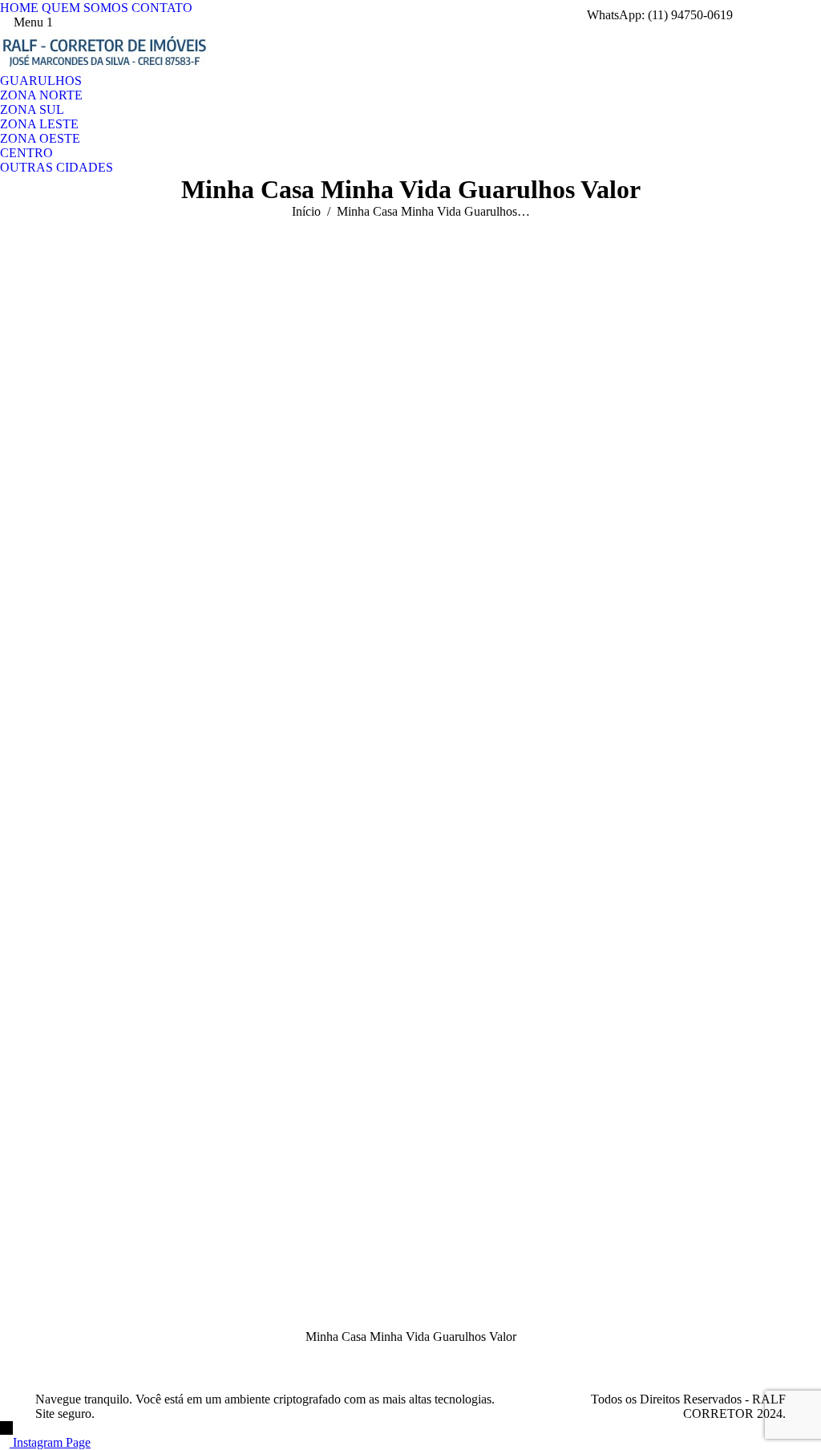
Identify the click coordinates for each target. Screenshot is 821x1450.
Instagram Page (52, 1442)
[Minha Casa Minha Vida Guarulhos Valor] (410, 790)
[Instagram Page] (6, 1442)
